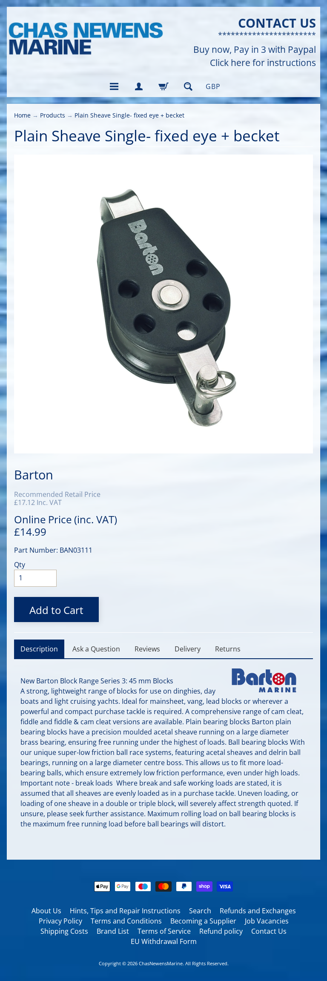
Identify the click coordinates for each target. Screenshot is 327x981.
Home (22, 115)
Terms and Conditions (126, 921)
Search (200, 910)
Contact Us (269, 931)
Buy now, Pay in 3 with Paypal (254, 49)
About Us (46, 910)
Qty (19, 564)
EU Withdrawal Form (164, 941)
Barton (33, 474)
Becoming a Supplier (203, 921)
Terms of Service (164, 931)
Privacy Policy (60, 921)
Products (52, 115)
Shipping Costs (64, 931)
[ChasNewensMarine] (85, 39)
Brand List (113, 931)
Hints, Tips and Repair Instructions (125, 910)
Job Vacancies (267, 921)
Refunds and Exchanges (258, 910)
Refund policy (221, 931)
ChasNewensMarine (161, 963)
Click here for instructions (263, 62)
